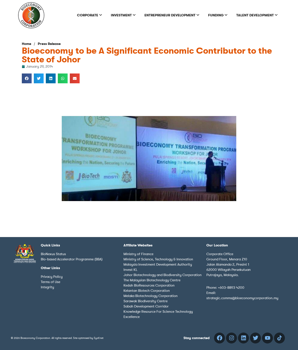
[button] (27, 78)
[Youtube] (267, 338)
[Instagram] (231, 338)
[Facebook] (219, 338)
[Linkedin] (243, 338)
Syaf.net (98, 338)
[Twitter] (255, 338)
